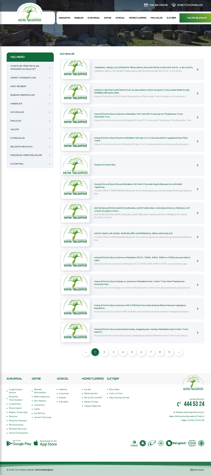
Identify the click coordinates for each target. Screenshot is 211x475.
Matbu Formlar (91, 401)
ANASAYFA (64, 18)
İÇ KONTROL (17, 163)
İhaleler (16, 120)
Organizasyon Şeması (15, 391)
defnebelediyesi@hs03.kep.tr (186, 416)
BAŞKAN (78, 18)
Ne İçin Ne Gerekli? (93, 397)
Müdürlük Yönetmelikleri (26, 155)
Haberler (16, 103)
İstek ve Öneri (116, 393)
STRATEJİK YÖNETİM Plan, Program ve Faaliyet (25, 68)
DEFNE (107, 18)
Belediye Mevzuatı (22, 146)
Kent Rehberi (18, 86)
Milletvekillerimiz (42, 396)
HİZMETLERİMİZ (137, 18)
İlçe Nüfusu (39, 413)
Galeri (15, 129)
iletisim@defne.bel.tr (189, 412)
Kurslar (87, 389)
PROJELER (157, 18)
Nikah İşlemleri (91, 393)
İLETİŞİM (171, 18)
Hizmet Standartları (23, 77)
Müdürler (13, 416)
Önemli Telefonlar (43, 417)
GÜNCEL (120, 18)
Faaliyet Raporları (92, 406)
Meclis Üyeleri (15, 408)
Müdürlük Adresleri (18, 420)
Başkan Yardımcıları (23, 95)
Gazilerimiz (39, 405)
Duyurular (17, 112)
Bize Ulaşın (114, 389)
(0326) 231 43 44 (192, 420)
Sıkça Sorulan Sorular (119, 397)
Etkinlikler (18, 138)
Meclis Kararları (16, 424)
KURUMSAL (94, 18)
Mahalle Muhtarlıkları (40, 391)
